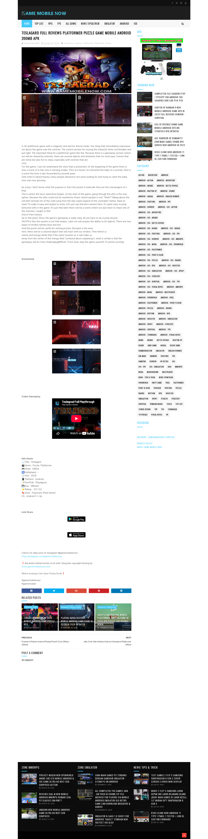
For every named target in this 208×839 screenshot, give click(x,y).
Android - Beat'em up (148, 191)
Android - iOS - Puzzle (148, 260)
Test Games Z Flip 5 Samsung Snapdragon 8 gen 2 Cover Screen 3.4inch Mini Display (167, 778)
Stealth (164, 398)
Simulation (143, 398)
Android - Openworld (148, 297)
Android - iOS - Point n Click (151, 255)
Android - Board (167, 191)
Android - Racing (164, 308)
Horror (153, 361)
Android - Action (146, 180)
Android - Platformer (84, 43)
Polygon (157, 388)
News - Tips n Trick (147, 377)
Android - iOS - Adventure (150, 212)
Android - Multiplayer (165, 292)
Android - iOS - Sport (175, 271)
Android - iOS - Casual (170, 228)
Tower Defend (145, 409)
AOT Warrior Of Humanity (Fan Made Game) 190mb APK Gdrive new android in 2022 (170, 141)
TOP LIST (39, 23)
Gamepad (142, 361)
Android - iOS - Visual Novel (151, 287)
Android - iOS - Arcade (148, 217)
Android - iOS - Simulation (150, 271)
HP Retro (164, 361)
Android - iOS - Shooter (169, 265)
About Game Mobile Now (149, 447)
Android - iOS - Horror (149, 239)
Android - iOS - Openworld (171, 244)
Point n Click (144, 388)
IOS (135, 23)
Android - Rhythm (146, 313)
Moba (141, 372)
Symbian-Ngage (156, 404)
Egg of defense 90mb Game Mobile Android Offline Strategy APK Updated (169, 128)
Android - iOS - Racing (171, 260)
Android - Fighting (147, 201)
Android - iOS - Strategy (149, 276)
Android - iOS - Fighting (149, 233)
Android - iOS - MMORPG (173, 239)
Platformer (99, 43)
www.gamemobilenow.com (36, 566)
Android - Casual (146, 196)
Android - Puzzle (146, 308)
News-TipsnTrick (166, 377)
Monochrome (153, 372)
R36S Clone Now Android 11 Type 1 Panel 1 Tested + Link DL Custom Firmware (170, 155)
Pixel (168, 382)
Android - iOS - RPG (147, 265)
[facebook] (172, 3)
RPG (50, 23)
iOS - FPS (142, 367)
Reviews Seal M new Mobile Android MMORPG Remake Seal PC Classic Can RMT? (55, 797)
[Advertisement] (77, 734)
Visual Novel (156, 414)
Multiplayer (167, 372)
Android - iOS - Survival (149, 281)
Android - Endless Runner (168, 196)
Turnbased (172, 409)
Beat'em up (177, 340)
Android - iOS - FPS (172, 233)
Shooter (169, 393)
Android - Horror (146, 207)
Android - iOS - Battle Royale (151, 223)
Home (27, 23)
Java (169, 367)
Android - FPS (164, 201)
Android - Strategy (164, 324)
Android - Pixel (167, 297)
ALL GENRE (71, 23)
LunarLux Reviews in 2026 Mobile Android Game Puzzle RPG (39, 621)
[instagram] (181, 3)
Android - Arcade (146, 186)
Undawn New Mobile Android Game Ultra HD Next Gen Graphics (54, 813)
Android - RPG (31, 607)
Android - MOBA (145, 292)
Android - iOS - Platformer (150, 249)
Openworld (143, 382)
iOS (173, 361)
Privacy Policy (144, 443)
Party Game (157, 382)
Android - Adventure (166, 180)
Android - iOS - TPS (171, 281)
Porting (168, 388)
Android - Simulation (168, 319)
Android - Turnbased (148, 335)
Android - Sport (146, 324)
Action (141, 175)
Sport (154, 398)
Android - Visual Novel (170, 335)
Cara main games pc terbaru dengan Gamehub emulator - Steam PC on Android (111, 778)
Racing (141, 393)
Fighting (165, 356)
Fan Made (142, 356)
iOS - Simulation (157, 367)
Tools (169, 404)
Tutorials (143, 414)
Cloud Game (175, 345)
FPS (59, 23)
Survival (142, 404)
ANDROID (124, 23)
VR (167, 414)
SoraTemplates (23, 835)
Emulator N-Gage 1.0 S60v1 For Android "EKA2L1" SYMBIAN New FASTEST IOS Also (112, 819)
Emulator (160, 351)
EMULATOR (109, 23)
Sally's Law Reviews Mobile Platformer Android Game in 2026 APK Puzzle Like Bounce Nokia (113, 619)
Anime (141, 340)
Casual (163, 345)
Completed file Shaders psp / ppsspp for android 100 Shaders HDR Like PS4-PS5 (170, 97)
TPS (162, 409)
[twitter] (177, 3)
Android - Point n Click (71, 607)
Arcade (150, 340)
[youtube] (185, 3)
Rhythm (151, 393)
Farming (153, 356)
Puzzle (108, 43)
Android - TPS (165, 329)
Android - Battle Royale (167, 186)
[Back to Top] (184, 835)
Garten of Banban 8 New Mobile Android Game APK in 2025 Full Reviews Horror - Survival (170, 112)
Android (164, 175)
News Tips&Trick (90, 23)
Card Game (152, 345)
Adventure (68, 43)
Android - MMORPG (175, 287)
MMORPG (178, 367)
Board (141, 345)
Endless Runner (175, 351)
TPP (155, 409)
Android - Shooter (147, 319)
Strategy (176, 398)
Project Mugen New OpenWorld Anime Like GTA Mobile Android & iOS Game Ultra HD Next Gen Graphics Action (56, 779)
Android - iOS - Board (148, 228)
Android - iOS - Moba (148, 244)
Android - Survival (147, 329)
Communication (145, 351)
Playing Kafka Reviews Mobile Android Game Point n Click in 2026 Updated (77, 621)
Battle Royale (163, 340)
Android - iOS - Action (167, 207)
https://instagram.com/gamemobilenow (42, 556)
